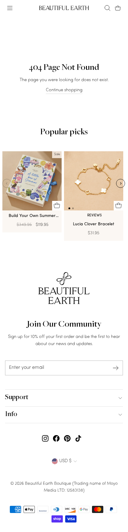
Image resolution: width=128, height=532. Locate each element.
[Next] (120, 183)
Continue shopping (64, 90)
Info (11, 414)
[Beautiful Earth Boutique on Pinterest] (67, 438)
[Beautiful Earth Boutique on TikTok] (78, 438)
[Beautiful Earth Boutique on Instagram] (45, 438)
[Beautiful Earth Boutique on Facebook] (56, 438)
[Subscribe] (115, 368)
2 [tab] (73, 208)
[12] (93, 182)
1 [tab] (69, 208)
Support (16, 397)
